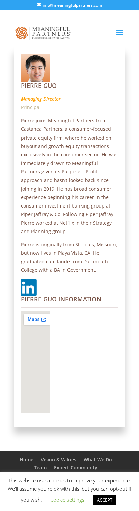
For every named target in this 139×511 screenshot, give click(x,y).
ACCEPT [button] (104, 500)
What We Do (98, 459)
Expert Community (76, 467)
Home (26, 459)
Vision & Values (58, 459)
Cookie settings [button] (67, 499)
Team (40, 467)
